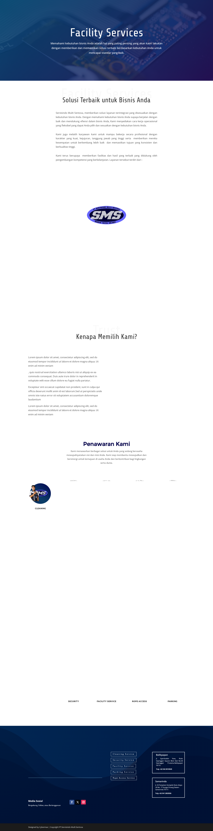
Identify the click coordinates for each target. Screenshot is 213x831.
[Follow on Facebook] (72, 802)
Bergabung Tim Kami (106, 712)
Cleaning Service (124, 754)
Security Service (123, 760)
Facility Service (123, 766)
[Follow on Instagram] (83, 802)
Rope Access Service (124, 778)
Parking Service (123, 772)
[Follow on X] (77, 802)
